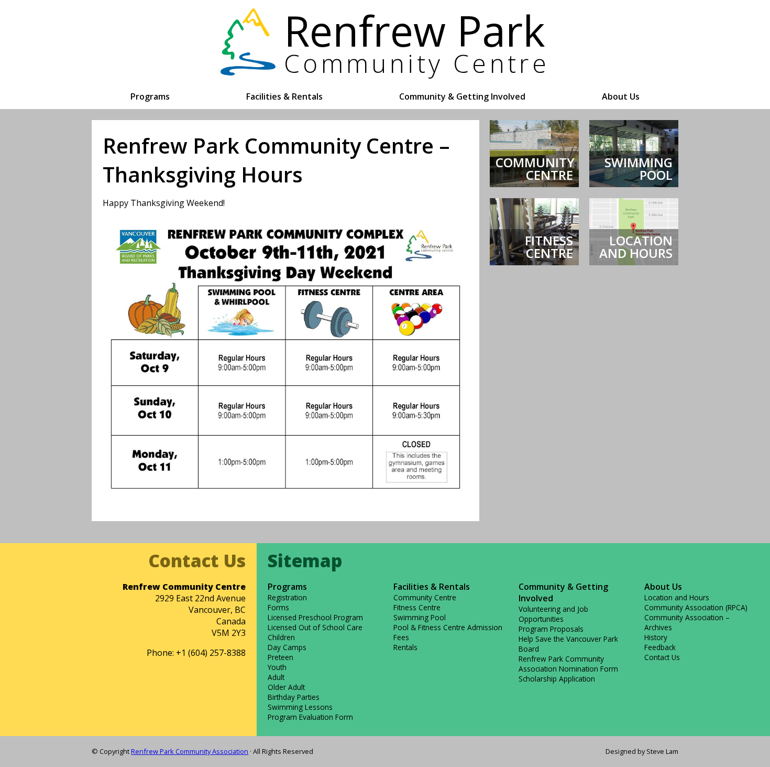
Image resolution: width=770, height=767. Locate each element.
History (655, 637)
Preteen (280, 657)
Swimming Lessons (300, 707)
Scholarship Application (557, 679)
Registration (287, 597)
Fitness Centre (417, 607)
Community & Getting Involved (462, 96)
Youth (277, 667)
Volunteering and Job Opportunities (553, 614)
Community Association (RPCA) (695, 607)
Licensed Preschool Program (315, 617)
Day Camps (287, 647)
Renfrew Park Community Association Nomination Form (568, 664)
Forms (278, 607)
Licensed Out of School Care (315, 627)
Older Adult (286, 687)
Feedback (660, 647)
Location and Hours (676, 597)
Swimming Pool (419, 617)
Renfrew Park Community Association (189, 751)
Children (281, 637)
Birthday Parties (294, 697)
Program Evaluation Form (310, 717)
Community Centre (424, 597)
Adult (276, 677)
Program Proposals (551, 629)
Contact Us (662, 657)
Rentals (405, 647)
